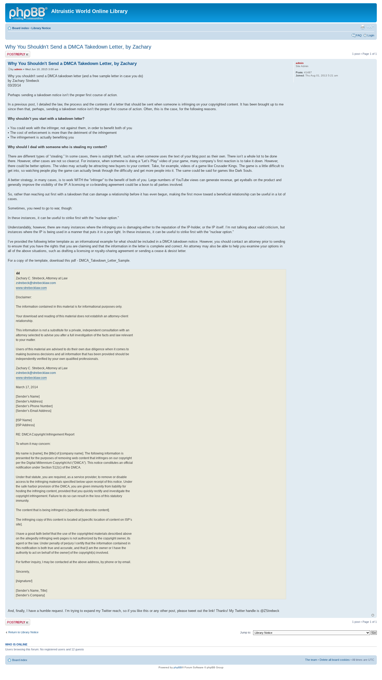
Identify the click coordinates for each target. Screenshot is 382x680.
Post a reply (12, 52)
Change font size (370, 27)
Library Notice (41, 28)
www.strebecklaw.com (31, 288)
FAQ (359, 35)
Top (372, 615)
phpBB (178, 667)
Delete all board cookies (335, 659)
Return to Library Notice (23, 632)
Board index (20, 28)
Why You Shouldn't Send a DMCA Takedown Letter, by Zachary (78, 47)
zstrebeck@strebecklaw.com (36, 283)
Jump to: (245, 632)
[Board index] (28, 12)
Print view (362, 27)
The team (311, 659)
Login (370, 35)
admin (18, 69)
